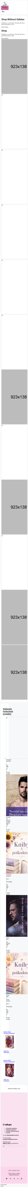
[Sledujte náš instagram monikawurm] (10, 1178)
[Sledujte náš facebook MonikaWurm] (7, 1178)
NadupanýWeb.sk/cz (14, 1174)
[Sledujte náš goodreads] (18, 1178)
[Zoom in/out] (6, 1184)
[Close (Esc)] (1, 1184)
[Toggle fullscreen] (4, 1184)
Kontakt (8, 1132)
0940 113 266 (6, 1143)
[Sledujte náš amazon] (14, 1178)
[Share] (2, 1184)
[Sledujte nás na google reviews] (21, 1178)
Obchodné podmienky (11, 1128)
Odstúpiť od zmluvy (11, 1129)
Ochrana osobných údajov (12, 1131)
